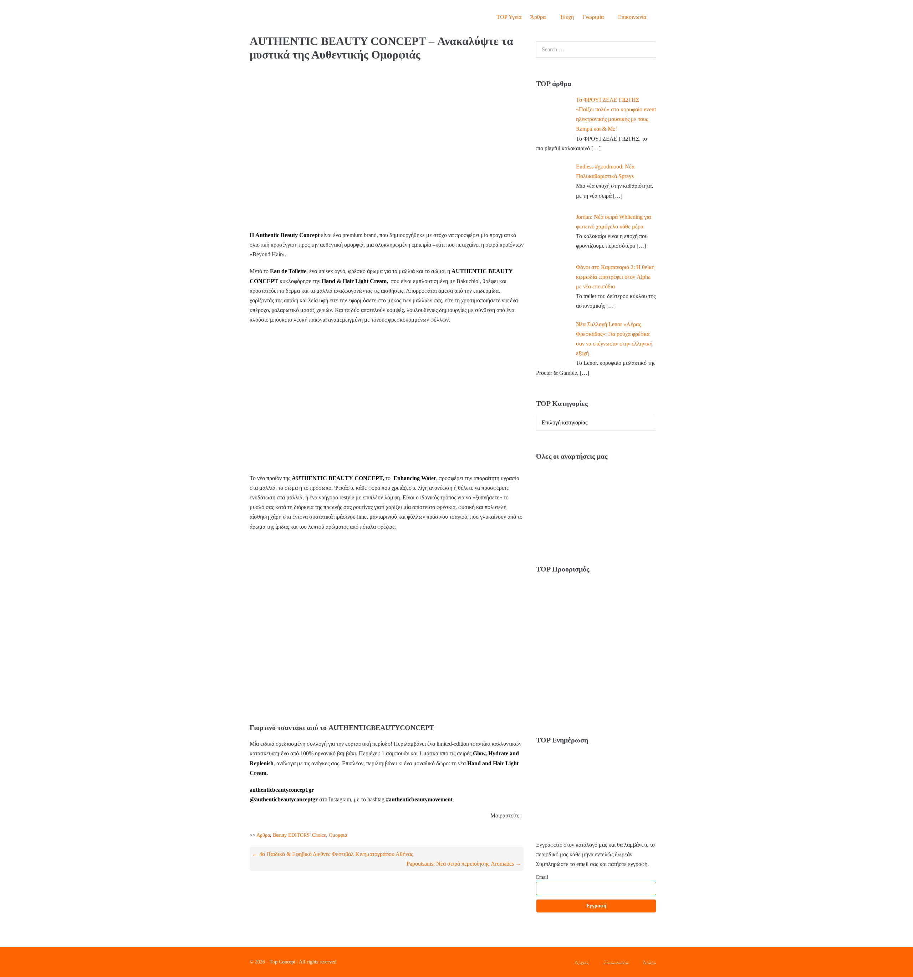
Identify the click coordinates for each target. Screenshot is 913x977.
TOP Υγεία (508, 17)
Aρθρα (263, 835)
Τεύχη (567, 17)
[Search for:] (596, 49)
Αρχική (582, 962)
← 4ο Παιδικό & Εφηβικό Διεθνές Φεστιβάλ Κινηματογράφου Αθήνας (332, 854)
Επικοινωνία (632, 17)
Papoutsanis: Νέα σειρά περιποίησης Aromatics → (464, 864)
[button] (657, 17)
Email (542, 877)
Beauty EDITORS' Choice (299, 835)
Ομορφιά (338, 835)
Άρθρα (538, 17)
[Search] (647, 49)
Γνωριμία (593, 17)
